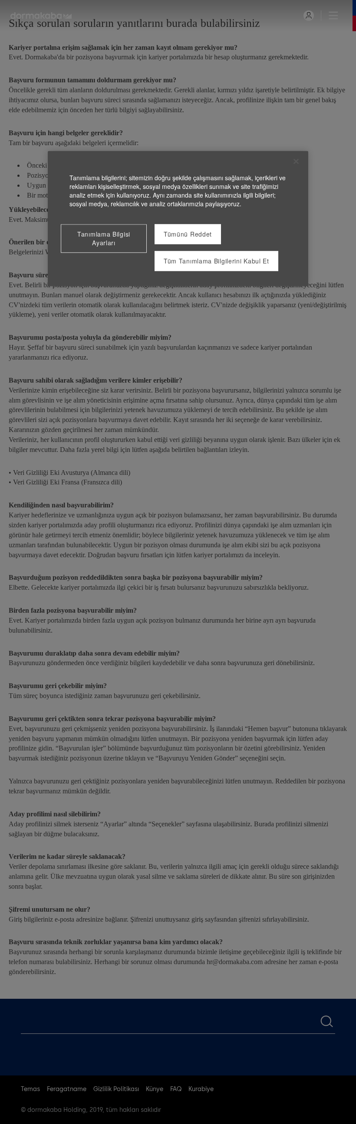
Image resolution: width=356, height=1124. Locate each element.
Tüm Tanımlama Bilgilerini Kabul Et (216, 261)
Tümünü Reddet (188, 234)
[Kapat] (296, 161)
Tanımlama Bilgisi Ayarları (103, 238)
